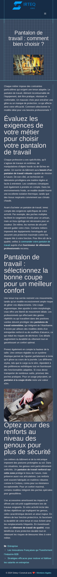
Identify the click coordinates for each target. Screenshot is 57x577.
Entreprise (13, 546)
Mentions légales (44, 573)
